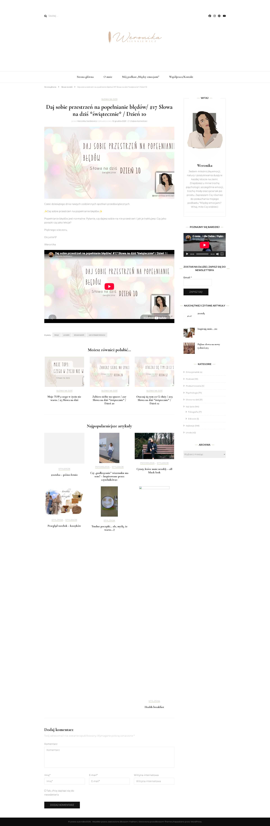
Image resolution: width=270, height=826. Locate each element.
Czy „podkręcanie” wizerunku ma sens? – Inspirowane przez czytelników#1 (109, 476)
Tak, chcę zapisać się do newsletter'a (59, 792)
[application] (205, 245)
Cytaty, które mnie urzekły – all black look (154, 470)
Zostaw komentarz (138, 121)
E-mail (93, 775)
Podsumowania (193, 386)
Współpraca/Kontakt (181, 77)
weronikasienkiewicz (97, 335)
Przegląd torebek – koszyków (64, 526)
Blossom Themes (164, 821)
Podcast (190, 379)
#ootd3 (201, 313)
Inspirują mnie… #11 (207, 328)
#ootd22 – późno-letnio (64, 475)
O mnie (108, 77)
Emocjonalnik (192, 372)
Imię (47, 775)
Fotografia (193, 412)
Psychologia (102, 467)
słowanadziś (79, 335)
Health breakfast (154, 707)
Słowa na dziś (109, 99)
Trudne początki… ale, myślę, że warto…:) (109, 528)
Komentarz (50, 744)
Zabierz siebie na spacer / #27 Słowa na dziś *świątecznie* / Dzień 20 (109, 400)
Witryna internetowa (146, 775)
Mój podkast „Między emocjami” (140, 77)
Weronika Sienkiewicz (87, 121)
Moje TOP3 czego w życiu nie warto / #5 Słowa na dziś (64, 398)
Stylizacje (64, 469)
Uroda (189, 432)
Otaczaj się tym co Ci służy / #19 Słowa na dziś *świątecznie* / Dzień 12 (154, 400)
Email (188, 277)
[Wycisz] (217, 254)
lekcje (56, 335)
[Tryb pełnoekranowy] (222, 254)
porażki (66, 335)
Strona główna (85, 77)
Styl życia (57, 520)
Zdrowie (192, 418)
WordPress (196, 821)
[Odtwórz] (187, 254)
